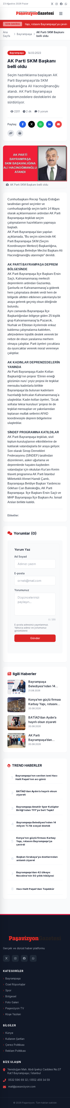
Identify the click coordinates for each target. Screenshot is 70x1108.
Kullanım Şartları (14, 1038)
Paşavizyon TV (14, 1008)
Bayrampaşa (24, 34)
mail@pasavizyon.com (21, 1086)
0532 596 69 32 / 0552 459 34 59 (29, 1079)
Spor (8, 990)
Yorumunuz (21, 590)
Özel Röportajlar (15, 984)
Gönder (35, 638)
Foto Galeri (12, 1002)
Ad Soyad (20, 556)
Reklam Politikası (15, 1050)
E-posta (19, 573)
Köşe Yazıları (13, 1014)
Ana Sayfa (6, 34)
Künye (9, 1032)
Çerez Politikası (14, 1044)
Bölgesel (10, 996)
